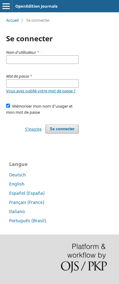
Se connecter (62, 129)
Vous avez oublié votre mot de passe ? (41, 91)
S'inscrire (33, 129)
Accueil (12, 20)
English (16, 184)
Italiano (17, 211)
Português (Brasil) (27, 220)
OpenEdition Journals (36, 6)
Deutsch (17, 175)
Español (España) (27, 193)
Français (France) (26, 202)
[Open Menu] (6, 6)
